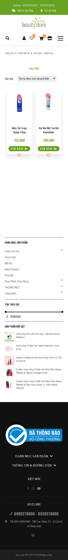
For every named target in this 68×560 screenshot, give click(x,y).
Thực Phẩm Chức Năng (17, 281)
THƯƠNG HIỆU (12, 287)
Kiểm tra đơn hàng (25, 10)
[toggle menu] (60, 38)
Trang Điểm (10, 293)
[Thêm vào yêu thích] (19, 155)
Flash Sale (10, 257)
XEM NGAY (18, 148)
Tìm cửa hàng (50, 10)
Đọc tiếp (34, 68)
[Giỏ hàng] (41, 38)
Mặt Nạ (8, 263)
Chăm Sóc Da (24, 53)
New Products (12, 269)
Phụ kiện (9, 275)
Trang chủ (9, 53)
